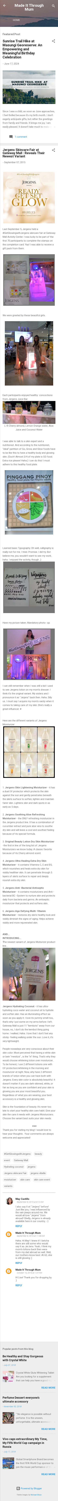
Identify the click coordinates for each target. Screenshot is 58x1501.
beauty (38, 1153)
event (7, 1160)
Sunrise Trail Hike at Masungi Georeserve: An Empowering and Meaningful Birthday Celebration (22, 49)
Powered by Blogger (31, 1488)
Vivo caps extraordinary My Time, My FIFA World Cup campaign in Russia (25, 1442)
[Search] (53, 6)
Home (16, 20)
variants (8, 1186)
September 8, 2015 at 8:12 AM (30, 1202)
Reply (18, 1226)
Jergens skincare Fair (15, 1173)
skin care (25, 1179)
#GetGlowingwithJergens (17, 1153)
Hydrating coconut (14, 1166)
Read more (48, 1387)
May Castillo (22, 1199)
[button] (53, 41)
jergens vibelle (38, 1173)
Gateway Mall (21, 1160)
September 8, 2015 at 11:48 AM (31, 1236)
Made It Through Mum (29, 7)
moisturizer (10, 1179)
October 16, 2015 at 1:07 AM (29, 1273)
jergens (31, 1166)
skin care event (42, 1179)
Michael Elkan (36, 1495)
